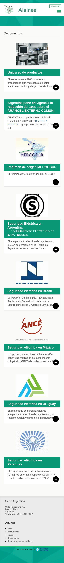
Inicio (9, 528)
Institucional (13, 531)
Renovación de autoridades (20, 541)
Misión (10, 535)
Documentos (13, 538)
